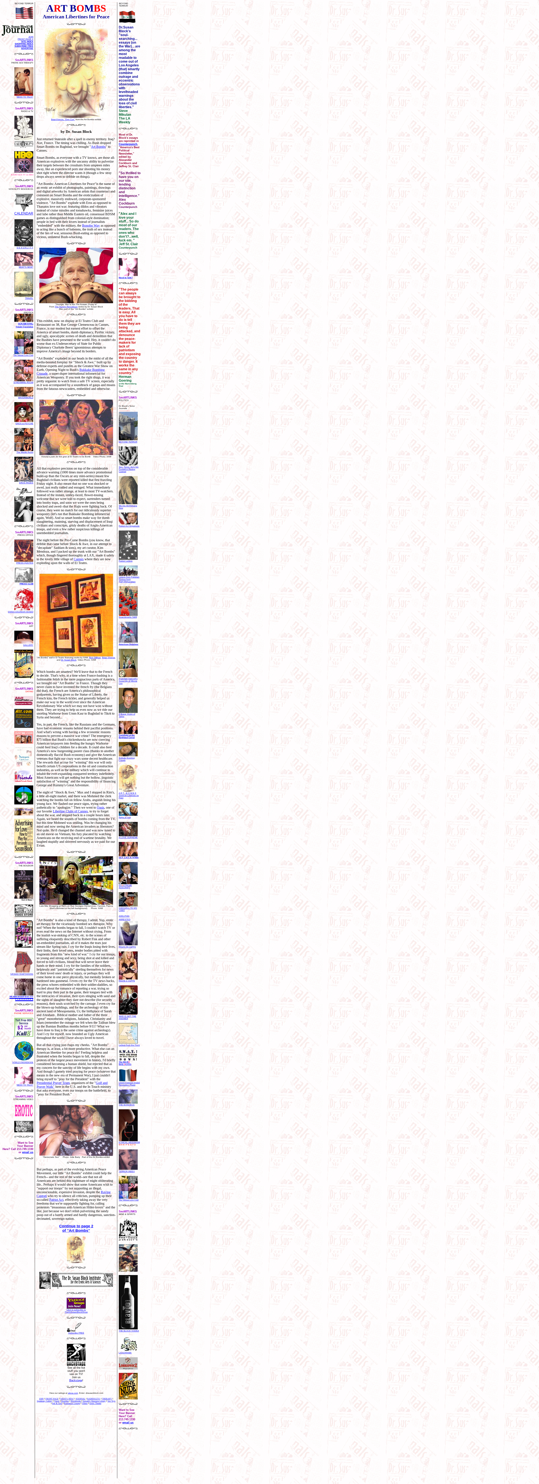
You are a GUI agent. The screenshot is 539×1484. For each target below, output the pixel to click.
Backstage (75, 1380)
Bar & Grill (57, 1403)
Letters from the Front (129, 1045)
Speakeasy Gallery (44, 1401)
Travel (56, 1401)
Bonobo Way (91, 225)
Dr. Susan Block (68, 660)
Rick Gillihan (95, 657)
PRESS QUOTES (24, 563)
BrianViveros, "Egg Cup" (63, 119)
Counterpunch (128, 144)
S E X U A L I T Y (25, 247)
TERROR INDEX (127, 1171)
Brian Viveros (108, 657)
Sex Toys (111, 1401)
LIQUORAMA (125, 1353)
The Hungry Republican (66, 307)
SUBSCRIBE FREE (24, 46)
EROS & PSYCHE (24, 423)
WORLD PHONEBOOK (22, 1062)
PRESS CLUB (26, 584)
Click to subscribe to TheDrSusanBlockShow (76, 1311)
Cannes (79, 559)
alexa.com (73, 1393)
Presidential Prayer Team (53, 1083)
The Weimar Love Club (23, 355)
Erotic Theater (95, 1403)
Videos (85, 1403)
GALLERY (28, 645)
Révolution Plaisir (129, 1083)
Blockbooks (76, 1401)
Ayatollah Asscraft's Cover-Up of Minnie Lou (128, 680)
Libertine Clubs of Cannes (70, 811)
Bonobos (65, 1401)
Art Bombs (98, 146)
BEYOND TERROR (128, 442)
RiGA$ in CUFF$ (127, 981)
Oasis (100, 807)
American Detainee (128, 644)
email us (27, 1152)
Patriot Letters (125, 561)
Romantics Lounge (72, 1403)
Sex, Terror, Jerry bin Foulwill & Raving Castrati (129, 469)
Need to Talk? (126, 277)
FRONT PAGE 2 (25, 39)
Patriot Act (56, 1199)
